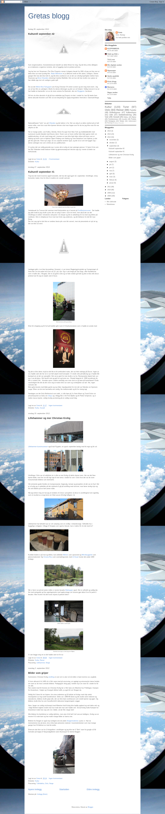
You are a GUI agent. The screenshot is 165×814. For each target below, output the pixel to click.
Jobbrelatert (132, 121)
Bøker (134, 117)
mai (110, 171)
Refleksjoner (114, 112)
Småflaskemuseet (84, 210)
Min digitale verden (114, 65)
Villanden (52, 123)
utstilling (51, 677)
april (111, 174)
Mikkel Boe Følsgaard (44, 87)
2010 (109, 190)
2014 (109, 131)
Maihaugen (69, 590)
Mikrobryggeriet (87, 555)
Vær (106, 117)
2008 (109, 196)
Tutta (109, 98)
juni (110, 167)
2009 (109, 193)
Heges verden (112, 92)
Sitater (122, 121)
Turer (126, 106)
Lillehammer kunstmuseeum (38, 446)
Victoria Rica (47, 557)
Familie (133, 110)
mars (111, 177)
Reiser (42, 660)
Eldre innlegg (93, 789)
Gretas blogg (48, 16)
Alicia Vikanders (43, 78)
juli (110, 164)
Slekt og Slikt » (113, 54)
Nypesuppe (111, 70)
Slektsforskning (125, 115)
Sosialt (42, 408)
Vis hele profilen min (123, 37)
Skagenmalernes (73, 721)
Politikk (133, 119)
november (113, 140)
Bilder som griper (38, 673)
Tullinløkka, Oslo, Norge (44, 783)
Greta (120, 32)
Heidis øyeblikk (113, 76)
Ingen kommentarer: (56, 405)
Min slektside (111, 202)
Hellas (126, 117)
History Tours (118, 123)
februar (112, 180)
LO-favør (75, 557)
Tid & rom (111, 59)
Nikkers (66, 555)
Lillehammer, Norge (43, 663)
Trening (109, 123)
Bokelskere (111, 204)
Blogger (90, 807)
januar (111, 183)
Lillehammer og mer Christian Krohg (49, 418)
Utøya (50, 396)
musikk (124, 119)
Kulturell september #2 (41, 34)
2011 (109, 187)
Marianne (110, 87)
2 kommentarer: (54, 159)
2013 (109, 134)
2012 (109, 137)
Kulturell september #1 (41, 171)
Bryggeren (81, 91)
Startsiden (64, 789)
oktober (112, 143)
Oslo (107, 109)
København (131, 112)
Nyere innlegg (35, 789)
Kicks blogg (111, 81)
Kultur (37, 162)
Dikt (111, 115)
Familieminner (113, 119)
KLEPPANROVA (113, 49)
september (113, 146)
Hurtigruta (111, 121)
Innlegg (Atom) (42, 794)
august (112, 161)
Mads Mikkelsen (56, 73)
